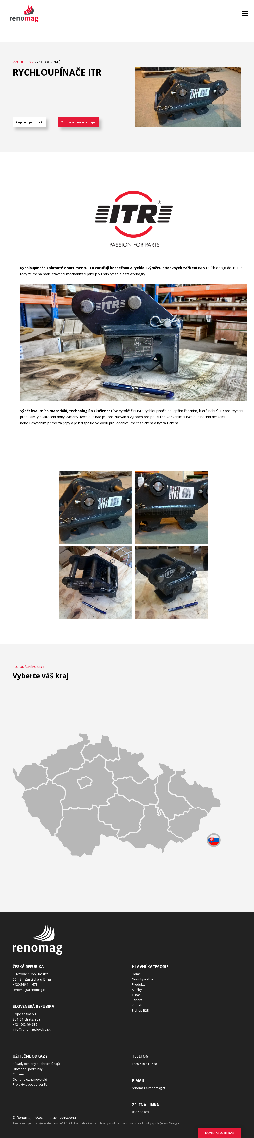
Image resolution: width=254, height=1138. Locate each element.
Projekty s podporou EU (30, 1084)
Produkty (138, 984)
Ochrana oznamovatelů (30, 1079)
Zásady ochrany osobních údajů (36, 1064)
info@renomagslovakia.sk (31, 1029)
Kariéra (137, 1000)
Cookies (19, 1074)
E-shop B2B (140, 1010)
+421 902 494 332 (25, 1024)
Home (136, 974)
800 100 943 (140, 1112)
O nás (136, 995)
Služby (137, 990)
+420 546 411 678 (25, 984)
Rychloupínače (48, 62)
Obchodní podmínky (27, 1069)
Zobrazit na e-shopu (78, 122)
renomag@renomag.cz (29, 990)
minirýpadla (112, 274)
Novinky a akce (142, 979)
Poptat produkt (29, 122)
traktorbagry (135, 274)
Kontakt (137, 1005)
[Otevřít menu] (245, 13)
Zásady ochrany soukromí (104, 1123)
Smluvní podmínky (138, 1123)
